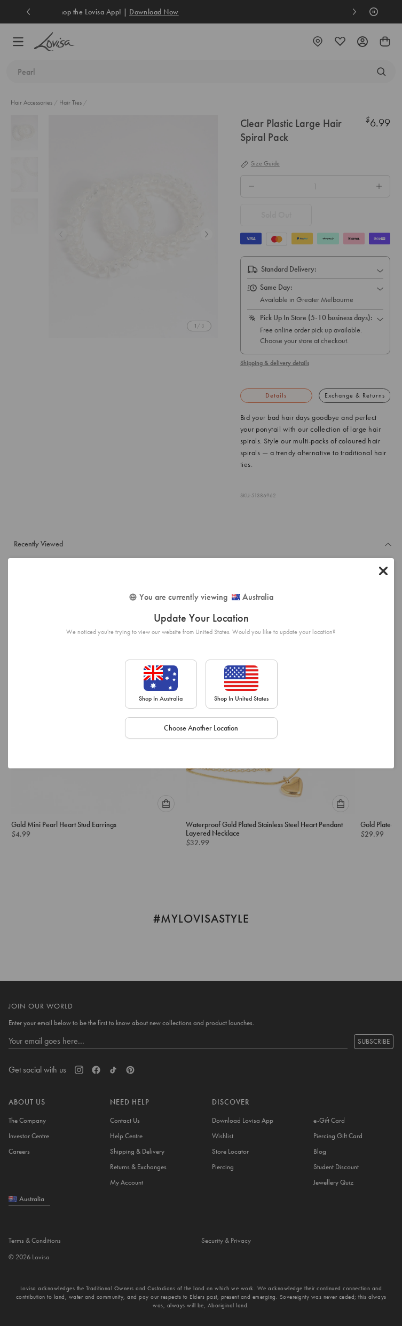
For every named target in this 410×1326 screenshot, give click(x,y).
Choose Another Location (201, 728)
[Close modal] (383, 571)
